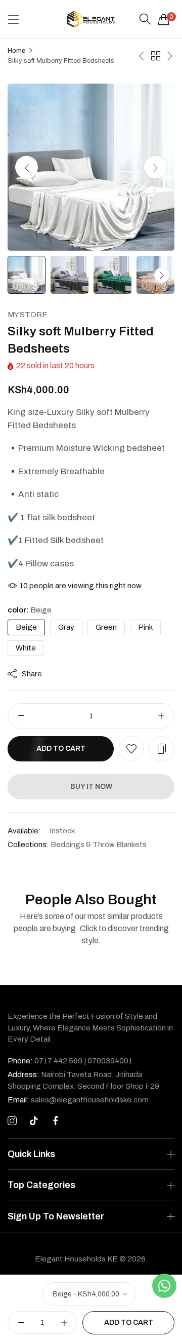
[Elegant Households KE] (91, 19)
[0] (163, 19)
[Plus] (161, 716)
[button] (155, 167)
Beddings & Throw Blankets (99, 844)
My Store (28, 315)
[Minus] (21, 716)
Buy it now (91, 786)
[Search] (145, 19)
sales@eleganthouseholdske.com (78, 1100)
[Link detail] (12, 1121)
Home (16, 50)
